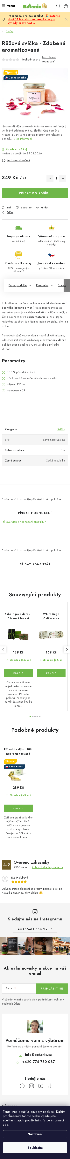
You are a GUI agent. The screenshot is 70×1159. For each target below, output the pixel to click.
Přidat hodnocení (35, 513)
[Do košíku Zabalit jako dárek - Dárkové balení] (18, 673)
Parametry (42, 285)
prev (3, 649)
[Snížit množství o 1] (49, 178)
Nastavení (35, 1134)
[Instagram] (31, 1086)
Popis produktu (18, 285)
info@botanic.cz (38, 1054)
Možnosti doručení (18, 160)
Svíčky (61, 429)
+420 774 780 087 (38, 1061)
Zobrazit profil (32, 929)
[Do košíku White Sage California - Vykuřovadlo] (51, 673)
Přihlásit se (52, 988)
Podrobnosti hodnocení (49, 59)
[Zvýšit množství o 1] (62, 178)
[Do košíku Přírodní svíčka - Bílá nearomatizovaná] (18, 808)
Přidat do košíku (35, 193)
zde (5, 1124)
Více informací (23, 139)
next (67, 649)
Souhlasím (35, 1147)
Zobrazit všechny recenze (47, 867)
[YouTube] (40, 1086)
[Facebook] (22, 1086)
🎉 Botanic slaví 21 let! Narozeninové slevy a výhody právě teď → (34, 19)
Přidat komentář (35, 564)
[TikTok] (50, 1086)
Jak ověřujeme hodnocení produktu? (24, 521)
